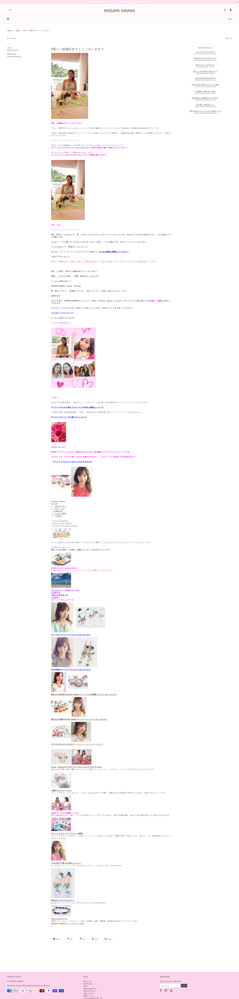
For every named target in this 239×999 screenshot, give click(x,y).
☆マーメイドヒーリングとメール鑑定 (67, 833)
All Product (88, 984)
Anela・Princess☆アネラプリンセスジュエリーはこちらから (76, 767)
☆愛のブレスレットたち (61, 790)
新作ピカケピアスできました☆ (205, 58)
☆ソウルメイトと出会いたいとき (65, 590)
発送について (89, 996)
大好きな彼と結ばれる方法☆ (205, 78)
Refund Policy (89, 991)
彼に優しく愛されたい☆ (205, 104)
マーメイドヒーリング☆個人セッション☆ (69, 417)
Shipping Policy (90, 988)
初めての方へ (89, 993)
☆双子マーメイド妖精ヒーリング (65, 813)
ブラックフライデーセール (205, 51)
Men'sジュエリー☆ (59, 919)
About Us (87, 981)
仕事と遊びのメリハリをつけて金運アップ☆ (205, 111)
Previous (12, 38)
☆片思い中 (55, 592)
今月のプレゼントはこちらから (64, 568)
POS (24, 985)
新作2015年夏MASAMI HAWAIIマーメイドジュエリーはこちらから (79, 719)
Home (10, 30)
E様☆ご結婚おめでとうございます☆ (77, 49)
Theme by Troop (14, 985)
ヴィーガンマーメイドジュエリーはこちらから (70, 635)
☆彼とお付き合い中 (59, 595)
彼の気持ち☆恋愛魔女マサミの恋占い (205, 98)
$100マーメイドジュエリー (62, 900)
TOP (85, 986)
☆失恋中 (55, 597)
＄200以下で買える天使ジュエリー (66, 863)
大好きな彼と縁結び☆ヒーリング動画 (205, 85)
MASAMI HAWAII (119, 10)
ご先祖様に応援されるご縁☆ (205, 91)
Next (228, 38)
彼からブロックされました (205, 65)
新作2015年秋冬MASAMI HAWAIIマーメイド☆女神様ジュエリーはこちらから (84, 694)
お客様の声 (58, 511)
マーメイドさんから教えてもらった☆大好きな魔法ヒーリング (77, 407)
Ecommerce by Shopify (40, 985)
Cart (230, 19)
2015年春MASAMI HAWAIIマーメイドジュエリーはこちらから (77, 744)
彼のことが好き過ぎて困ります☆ (205, 71)
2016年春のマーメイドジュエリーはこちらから (71, 669)
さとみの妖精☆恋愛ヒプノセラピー (114, 252)
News (18, 30)
